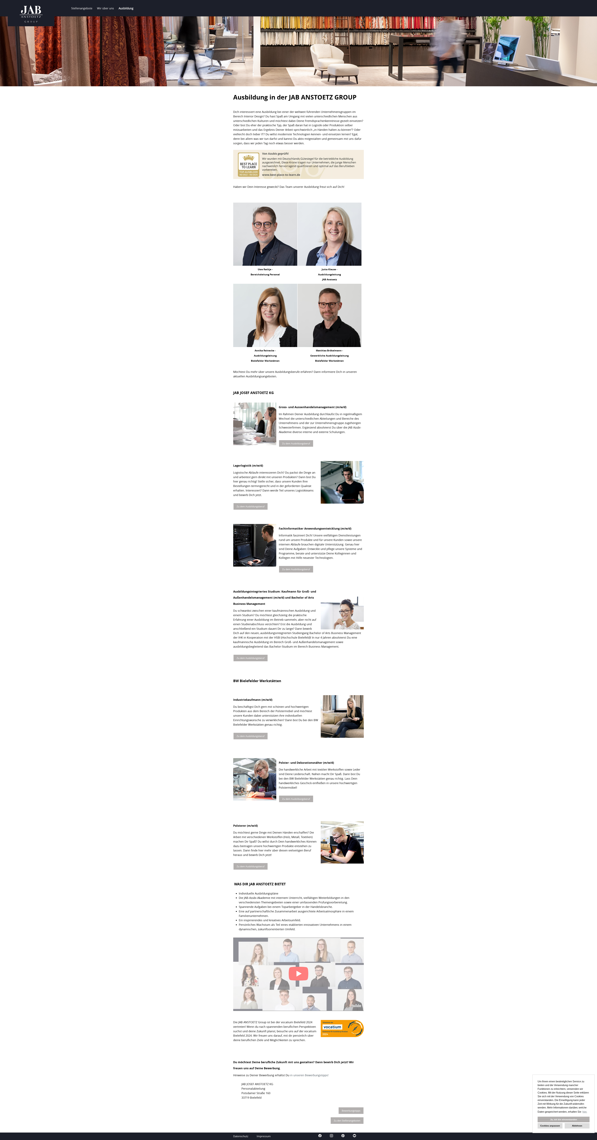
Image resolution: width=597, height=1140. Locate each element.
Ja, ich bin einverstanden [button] (563, 1119)
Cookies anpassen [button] (550, 1125)
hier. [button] (584, 1111)
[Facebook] (320, 1136)
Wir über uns (105, 8)
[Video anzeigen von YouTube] (298, 974)
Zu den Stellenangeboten (347, 1120)
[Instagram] (332, 1136)
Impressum (264, 1136)
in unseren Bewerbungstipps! (309, 1075)
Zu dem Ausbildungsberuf (296, 443)
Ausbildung (126, 8)
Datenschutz (240, 1136)
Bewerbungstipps (351, 1110)
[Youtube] (354, 1136)
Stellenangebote (81, 8)
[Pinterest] (343, 1136)
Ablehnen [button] (577, 1125)
